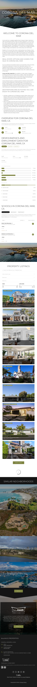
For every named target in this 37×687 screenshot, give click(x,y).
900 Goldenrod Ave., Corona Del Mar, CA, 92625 (8, 224)
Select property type (6, 274)
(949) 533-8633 (7, 648)
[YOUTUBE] (18, 672)
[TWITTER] (16, 672)
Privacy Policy (23, 682)
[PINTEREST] (24, 672)
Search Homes (18, 462)
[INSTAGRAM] (21, 672)
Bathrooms (4, 277)
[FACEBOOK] (13, 672)
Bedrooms (4, 280)
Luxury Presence (26, 677)
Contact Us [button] (18, 626)
